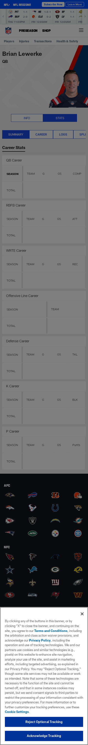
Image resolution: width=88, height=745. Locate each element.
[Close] (82, 613)
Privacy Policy (40, 640)
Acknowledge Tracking (44, 736)
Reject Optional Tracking (44, 722)
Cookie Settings (17, 712)
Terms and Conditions (50, 631)
